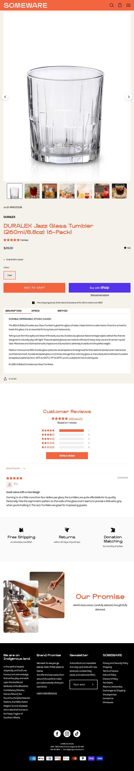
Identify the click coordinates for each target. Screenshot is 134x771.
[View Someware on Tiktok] (76, 733)
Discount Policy (110, 678)
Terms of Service (110, 670)
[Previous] (5, 96)
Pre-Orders (108, 682)
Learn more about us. (47, 693)
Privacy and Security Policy (115, 663)
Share (13, 378)
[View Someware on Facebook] (57, 733)
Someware (70, 744)
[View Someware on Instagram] (67, 733)
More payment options (100, 295)
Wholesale (108, 702)
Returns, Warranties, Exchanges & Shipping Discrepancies (114, 690)
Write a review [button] (67, 455)
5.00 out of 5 (76, 418)
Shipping (107, 666)
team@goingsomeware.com (73, 749)
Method (62, 310)
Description (13, 310)
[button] (11, 240)
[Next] (128, 96)
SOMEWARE (112, 655)
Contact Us (108, 698)
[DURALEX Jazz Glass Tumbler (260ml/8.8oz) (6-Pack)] (15, 191)
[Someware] (25, 5)
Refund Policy (109, 674)
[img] (14, 478)
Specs (35, 310)
